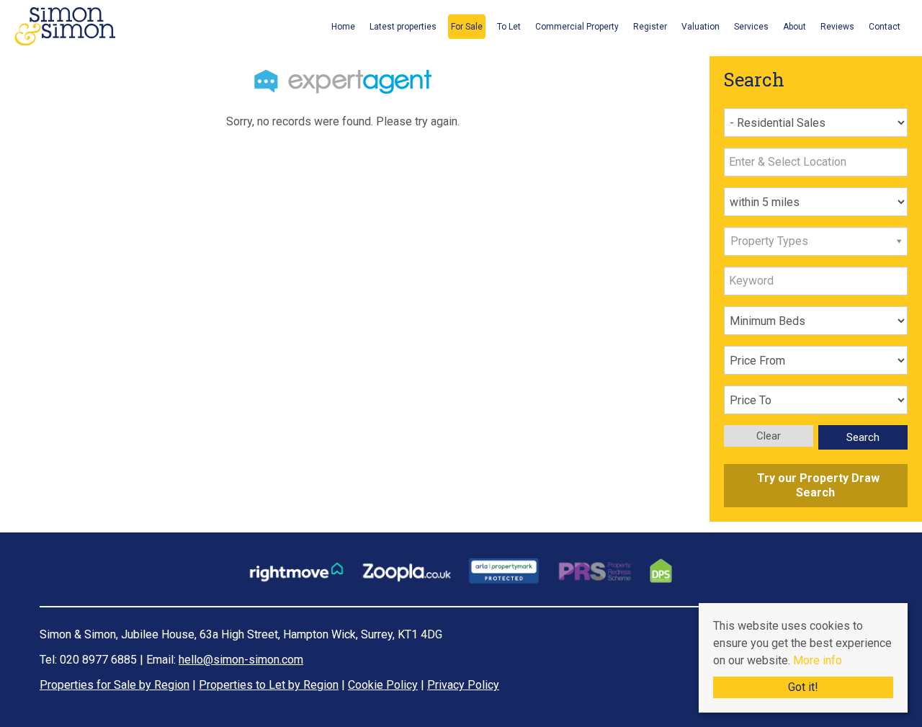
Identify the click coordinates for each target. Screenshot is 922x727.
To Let (509, 27)
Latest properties (403, 27)
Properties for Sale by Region (114, 685)
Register (650, 27)
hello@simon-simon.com (241, 659)
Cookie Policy (383, 685)
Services (751, 27)
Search (863, 437)
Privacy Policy (463, 685)
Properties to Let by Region (269, 685)
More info (817, 660)
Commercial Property (577, 27)
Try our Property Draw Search (815, 485)
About (794, 27)
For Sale (467, 27)
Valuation (700, 27)
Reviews (837, 27)
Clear (768, 435)
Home (343, 27)
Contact (884, 27)
